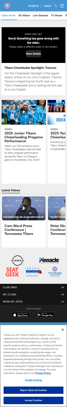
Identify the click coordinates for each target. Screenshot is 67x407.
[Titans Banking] (49, 261)
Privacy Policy (43, 373)
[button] (33, 53)
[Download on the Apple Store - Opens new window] (20, 315)
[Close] (63, 330)
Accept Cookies (33, 400)
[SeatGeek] (12, 272)
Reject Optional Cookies (33, 390)
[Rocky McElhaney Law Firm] (33, 272)
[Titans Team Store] (54, 272)
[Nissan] (17, 261)
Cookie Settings (33, 380)
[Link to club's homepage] (7, 4)
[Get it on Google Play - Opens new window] (45, 316)
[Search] (55, 5)
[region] (33, 366)
